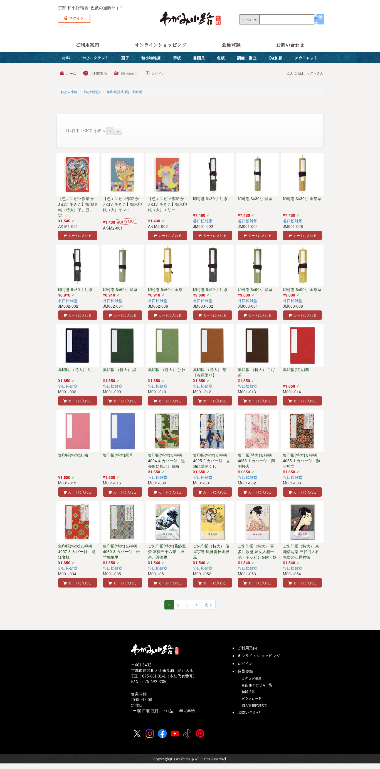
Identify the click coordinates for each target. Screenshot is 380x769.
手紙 (177, 58)
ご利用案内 (87, 44)
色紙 (221, 58)
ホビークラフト (95, 58)
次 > (208, 605)
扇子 (125, 58)
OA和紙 (275, 58)
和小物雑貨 (151, 58)
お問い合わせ (290, 44)
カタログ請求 (251, 678)
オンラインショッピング (160, 44)
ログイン (158, 73)
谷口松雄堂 (203, 220)
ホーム (71, 73)
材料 (66, 58)
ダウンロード (251, 698)
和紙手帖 (248, 691)
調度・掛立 (246, 58)
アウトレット (306, 58)
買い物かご (129, 73)
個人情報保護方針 (254, 705)
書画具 (199, 58)
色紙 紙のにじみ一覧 (256, 685)
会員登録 (231, 44)
